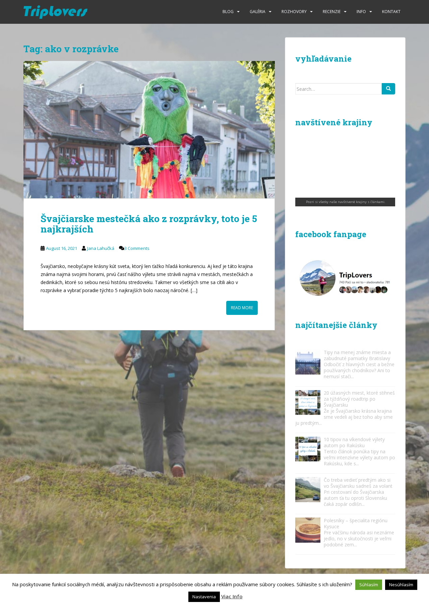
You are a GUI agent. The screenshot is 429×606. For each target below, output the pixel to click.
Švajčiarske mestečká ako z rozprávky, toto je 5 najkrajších (149, 223)
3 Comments (136, 248)
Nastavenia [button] (204, 597)
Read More (242, 308)
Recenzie (332, 11)
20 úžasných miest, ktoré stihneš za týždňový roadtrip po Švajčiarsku (359, 399)
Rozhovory (294, 11)
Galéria (257, 11)
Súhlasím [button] (368, 585)
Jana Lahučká (100, 248)
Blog (228, 11)
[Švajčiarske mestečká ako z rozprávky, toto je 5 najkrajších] (149, 129)
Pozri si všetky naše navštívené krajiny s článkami (345, 202)
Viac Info (232, 596)
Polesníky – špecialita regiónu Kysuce (355, 523)
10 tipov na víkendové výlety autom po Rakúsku (354, 442)
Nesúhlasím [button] (401, 585)
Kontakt (391, 11)
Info (361, 11)
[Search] (388, 88)
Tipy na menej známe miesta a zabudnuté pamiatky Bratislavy (357, 355)
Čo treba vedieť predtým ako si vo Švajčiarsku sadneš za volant (358, 483)
